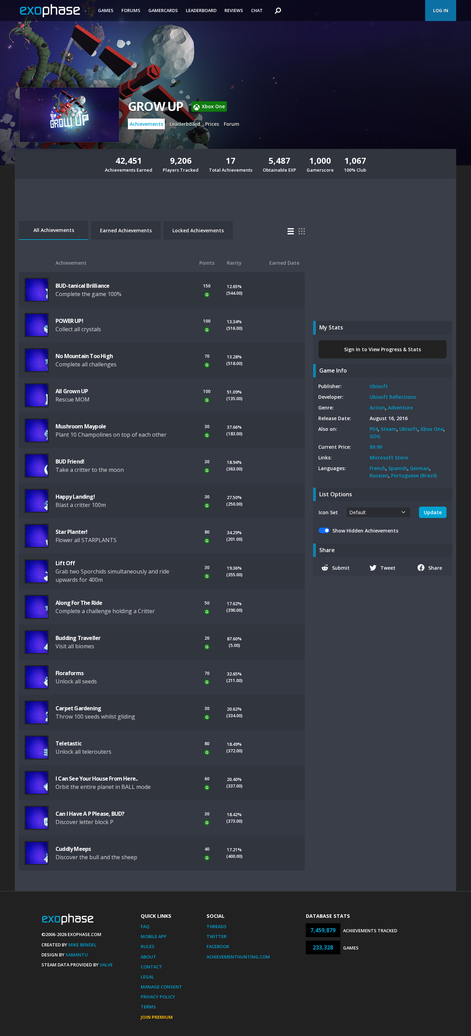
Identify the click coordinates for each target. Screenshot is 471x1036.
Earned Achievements (126, 230)
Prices (212, 124)
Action (377, 407)
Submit (341, 568)
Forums (130, 10)
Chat (257, 10)
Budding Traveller (78, 638)
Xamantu (77, 955)
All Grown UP (72, 391)
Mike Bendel (82, 945)
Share (435, 568)
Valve (106, 965)
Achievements (146, 124)
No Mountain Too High (84, 356)
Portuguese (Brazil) (414, 475)
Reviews (233, 10)
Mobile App (154, 936)
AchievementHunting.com (238, 957)
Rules (147, 946)
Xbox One (431, 429)
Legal (147, 977)
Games (105, 10)
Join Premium (157, 1017)
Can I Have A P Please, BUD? (90, 813)
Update (433, 512)
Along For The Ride (79, 603)
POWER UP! (69, 321)
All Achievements (53, 230)
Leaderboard (201, 10)
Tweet (387, 568)
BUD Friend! (70, 461)
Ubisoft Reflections (393, 397)
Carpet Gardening (78, 708)
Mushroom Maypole (81, 426)
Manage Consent (161, 987)
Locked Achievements (198, 230)
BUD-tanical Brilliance (82, 286)
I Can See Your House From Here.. (97, 778)
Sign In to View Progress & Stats (382, 349)
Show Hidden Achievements (365, 530)
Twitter (217, 936)
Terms (148, 1007)
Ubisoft (379, 386)
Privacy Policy (158, 997)
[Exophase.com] (54, 11)
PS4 (374, 429)
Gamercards (163, 10)
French (377, 468)
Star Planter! (72, 532)
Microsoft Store (389, 457)
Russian (379, 475)
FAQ (145, 926)
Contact (151, 967)
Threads (217, 926)
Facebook (218, 946)
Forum (231, 124)
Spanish (397, 468)
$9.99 (376, 447)
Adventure (400, 407)
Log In (440, 10)
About (148, 957)
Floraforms (69, 673)
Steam (389, 429)
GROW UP (155, 106)
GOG (375, 436)
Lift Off (65, 563)
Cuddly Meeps (73, 849)
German (419, 468)
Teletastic (68, 743)
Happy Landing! (75, 496)
